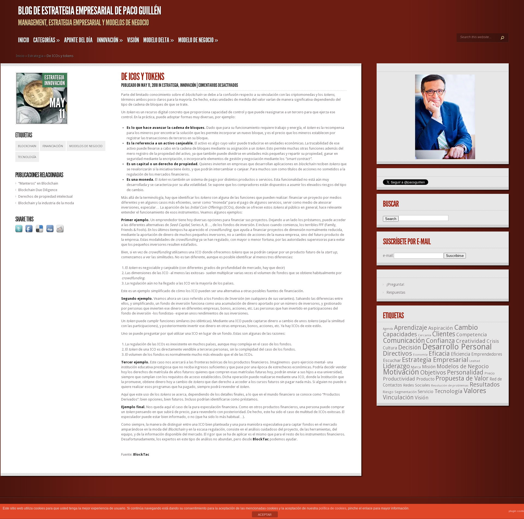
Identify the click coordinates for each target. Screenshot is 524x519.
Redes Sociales (416, 385)
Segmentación (406, 392)
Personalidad (465, 372)
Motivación (401, 372)
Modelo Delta (158, 40)
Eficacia (439, 353)
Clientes (443, 334)
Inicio (23, 40)
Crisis (493, 341)
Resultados (485, 384)
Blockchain (27, 146)
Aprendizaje (410, 327)
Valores (475, 391)
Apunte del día (78, 40)
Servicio (425, 391)
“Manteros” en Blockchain (38, 183)
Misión (429, 366)
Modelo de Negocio (198, 40)
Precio (489, 373)
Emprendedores (486, 354)
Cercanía (424, 335)
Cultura (390, 348)
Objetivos (433, 372)
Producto (425, 379)
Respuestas (395, 292)
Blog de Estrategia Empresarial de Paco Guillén (89, 10)
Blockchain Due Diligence (37, 190)
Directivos (397, 353)
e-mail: (388, 255)
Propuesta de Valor (462, 378)
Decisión (409, 347)
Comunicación (404, 341)
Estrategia (35, 56)
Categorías (46, 40)
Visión (133, 40)
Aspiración (440, 328)
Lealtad (474, 361)
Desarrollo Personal (457, 346)
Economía (420, 355)
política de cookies (332, 508)
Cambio (466, 327)
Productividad (399, 379)
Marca (416, 367)
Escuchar (392, 360)
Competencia (471, 334)
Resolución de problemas (450, 385)
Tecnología (27, 157)
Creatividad (471, 341)
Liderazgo (396, 366)
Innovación (110, 40)
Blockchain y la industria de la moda (46, 203)
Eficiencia (460, 354)
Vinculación (398, 397)
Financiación (53, 146)
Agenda (388, 329)
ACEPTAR (265, 514)
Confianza (440, 341)
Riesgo (388, 392)
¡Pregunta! (395, 284)
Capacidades (400, 334)
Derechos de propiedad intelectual (45, 196)
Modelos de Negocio (86, 146)
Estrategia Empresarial (435, 360)
